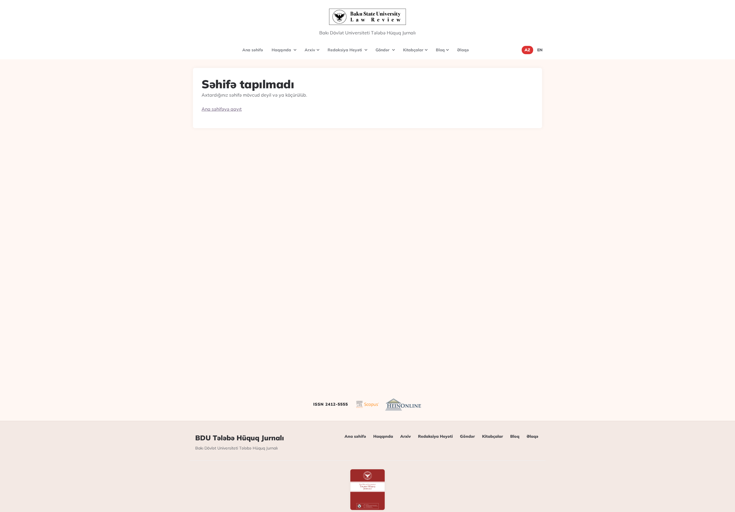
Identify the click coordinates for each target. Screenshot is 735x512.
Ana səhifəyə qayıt (222, 109)
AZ (527, 49)
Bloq (444, 52)
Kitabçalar (417, 52)
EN (540, 49)
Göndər (387, 52)
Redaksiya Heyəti (349, 52)
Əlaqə (463, 49)
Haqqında (286, 52)
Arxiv (314, 52)
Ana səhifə (252, 49)
